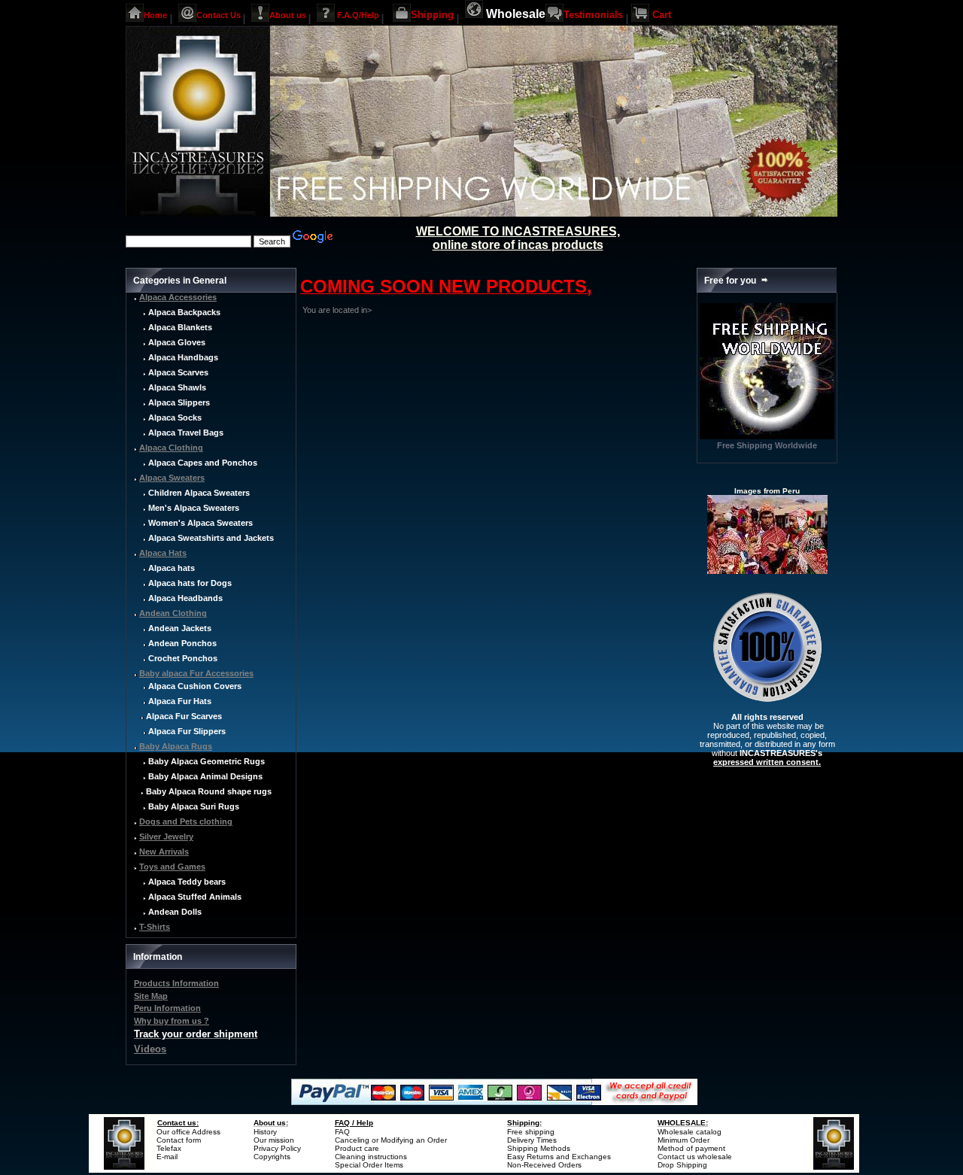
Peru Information (167, 1008)
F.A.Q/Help (358, 14)
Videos (150, 1049)
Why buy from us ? (171, 1020)
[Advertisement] (399, 420)
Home (155, 14)
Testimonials (593, 14)
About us (287, 14)
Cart (661, 14)
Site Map (151, 995)
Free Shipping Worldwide (767, 445)
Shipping (432, 14)
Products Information (176, 983)
